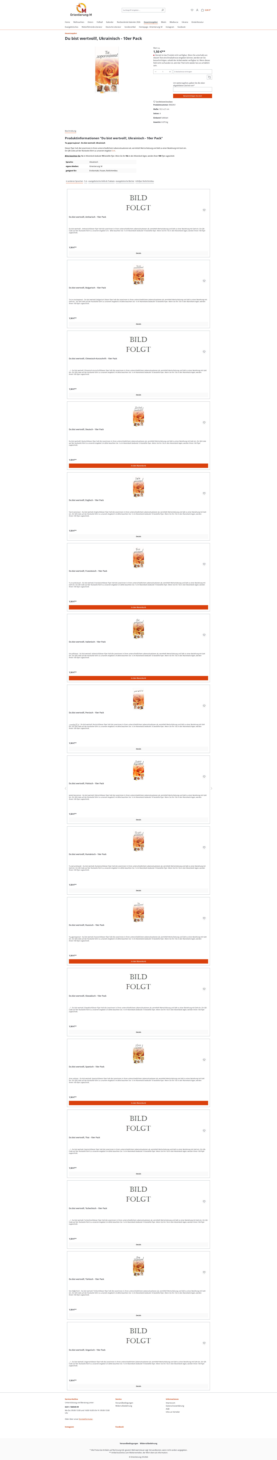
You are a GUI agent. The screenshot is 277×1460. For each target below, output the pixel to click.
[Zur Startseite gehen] (81, 9)
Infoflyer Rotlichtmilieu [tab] (144, 181)
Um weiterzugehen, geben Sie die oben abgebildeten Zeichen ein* (189, 84)
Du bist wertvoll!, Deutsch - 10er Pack (86, 429)
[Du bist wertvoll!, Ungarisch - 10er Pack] (138, 1336)
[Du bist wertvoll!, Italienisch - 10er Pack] (138, 628)
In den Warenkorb (138, 466)
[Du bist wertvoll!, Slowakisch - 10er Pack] (138, 982)
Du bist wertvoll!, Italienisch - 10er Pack (87, 642)
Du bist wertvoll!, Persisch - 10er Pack (86, 712)
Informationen (172, 1399)
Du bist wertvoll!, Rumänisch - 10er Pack (87, 854)
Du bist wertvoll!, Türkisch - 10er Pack (86, 1279)
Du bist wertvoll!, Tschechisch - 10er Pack (88, 1208)
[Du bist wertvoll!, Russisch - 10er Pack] (138, 911)
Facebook (119, 1427)
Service (118, 1399)
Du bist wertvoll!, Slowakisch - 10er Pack (87, 996)
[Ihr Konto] (197, 10)
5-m (113, 151)
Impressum (170, 1403)
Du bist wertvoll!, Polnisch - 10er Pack (86, 783)
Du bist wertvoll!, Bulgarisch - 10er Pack (87, 287)
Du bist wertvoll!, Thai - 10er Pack (84, 1137)
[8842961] (107, 70)
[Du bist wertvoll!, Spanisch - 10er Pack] (138, 1053)
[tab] (70, 131)
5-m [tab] (85, 181)
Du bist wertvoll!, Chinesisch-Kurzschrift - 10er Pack (93, 358)
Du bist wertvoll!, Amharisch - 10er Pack (87, 217)
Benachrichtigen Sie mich (192, 96)
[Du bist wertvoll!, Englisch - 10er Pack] (138, 486)
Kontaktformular (86, 1419)
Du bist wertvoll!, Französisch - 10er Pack (88, 571)
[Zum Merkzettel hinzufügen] (204, 210)
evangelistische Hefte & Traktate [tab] (101, 181)
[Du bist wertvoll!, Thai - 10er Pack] (138, 1124)
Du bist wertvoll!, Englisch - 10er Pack (86, 500)
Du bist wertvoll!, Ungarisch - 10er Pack (87, 1350)
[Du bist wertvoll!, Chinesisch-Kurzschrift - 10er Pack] (138, 345)
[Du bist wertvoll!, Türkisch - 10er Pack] (138, 1265)
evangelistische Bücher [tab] (125, 181)
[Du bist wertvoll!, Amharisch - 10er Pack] (138, 203)
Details (138, 253)
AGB (167, 1409)
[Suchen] (162, 10)
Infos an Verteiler (173, 1412)
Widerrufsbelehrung (123, 1406)
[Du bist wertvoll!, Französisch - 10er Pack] (138, 557)
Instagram (69, 1427)
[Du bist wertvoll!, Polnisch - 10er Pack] (138, 770)
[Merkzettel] (192, 10)
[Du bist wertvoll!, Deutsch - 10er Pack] (138, 416)
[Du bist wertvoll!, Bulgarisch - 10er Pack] (138, 274)
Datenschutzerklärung (175, 1406)
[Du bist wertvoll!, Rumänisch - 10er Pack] (138, 840)
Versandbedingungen (124, 1403)
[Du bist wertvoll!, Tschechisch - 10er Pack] (138, 1194)
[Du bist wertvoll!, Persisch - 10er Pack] (138, 699)
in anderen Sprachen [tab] (74, 181)
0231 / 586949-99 (72, 1407)
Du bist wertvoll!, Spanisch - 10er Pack (86, 1066)
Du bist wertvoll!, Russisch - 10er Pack (86, 925)
